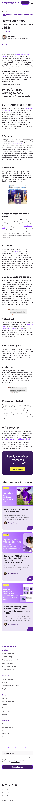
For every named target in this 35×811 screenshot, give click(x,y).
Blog (3, 730)
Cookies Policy (6, 796)
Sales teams (6, 682)
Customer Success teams (10, 685)
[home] (9, 3)
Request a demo (17, 469)
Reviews (4, 714)
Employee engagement (10, 660)
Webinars (5, 737)
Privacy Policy (15, 762)
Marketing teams (7, 679)
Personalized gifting (8, 653)
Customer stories (7, 727)
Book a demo (25, 2)
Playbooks (5, 733)
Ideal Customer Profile (17, 144)
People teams (6, 689)
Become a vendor (8, 708)
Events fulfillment (8, 670)
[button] (31, 3)
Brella (17, 251)
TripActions (5, 328)
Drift (21, 328)
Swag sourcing (7, 657)
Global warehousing (9, 666)
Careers (4, 705)
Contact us (5, 711)
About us (5, 698)
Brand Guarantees (8, 701)
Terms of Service (7, 790)
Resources (5, 724)
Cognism (13, 328)
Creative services (8, 663)
